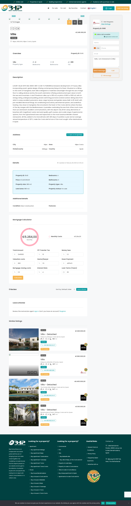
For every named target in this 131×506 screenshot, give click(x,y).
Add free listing (122, 8)
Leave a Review (81, 289)
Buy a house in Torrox (37, 490)
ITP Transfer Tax (43, 250)
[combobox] (68, 289)
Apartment (33, 446)
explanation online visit (111, 36)
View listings (105, 24)
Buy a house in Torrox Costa (39, 493)
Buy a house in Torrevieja (38, 486)
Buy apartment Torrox (37, 463)
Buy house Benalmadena (38, 473)
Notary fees (66, 250)
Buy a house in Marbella (38, 480)
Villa (43, 359)
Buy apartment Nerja (37, 453)
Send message (99, 71)
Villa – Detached (48, 334)
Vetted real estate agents (77, 2)
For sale (55, 8)
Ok (103, 503)
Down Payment (67, 259)
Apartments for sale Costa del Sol (69, 476)
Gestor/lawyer (42, 259)
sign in (36, 311)
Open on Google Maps (75, 134)
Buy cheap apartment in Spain (68, 473)
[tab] (69, 22)
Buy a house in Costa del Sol (39, 476)
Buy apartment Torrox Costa (39, 466)
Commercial (62, 446)
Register (63, 311)
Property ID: (97, 28)
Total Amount (18, 250)
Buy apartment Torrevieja (38, 460)
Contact (83, 8)
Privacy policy (111, 503)
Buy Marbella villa (65, 456)
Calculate (18, 278)
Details (44, 342)
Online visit (19, 2)
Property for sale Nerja (65, 463)
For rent (63, 8)
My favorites (73, 8)
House (31, 470)
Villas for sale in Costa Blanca (67, 470)
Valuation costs (19, 259)
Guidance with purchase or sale (103, 2)
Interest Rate (42, 268)
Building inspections (55, 2)
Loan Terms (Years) (69, 268)
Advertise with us (93, 464)
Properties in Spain (36, 2)
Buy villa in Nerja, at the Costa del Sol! (71, 460)
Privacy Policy (92, 453)
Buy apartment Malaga (38, 450)
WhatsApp (107, 76)
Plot (60, 450)
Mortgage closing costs (22, 268)
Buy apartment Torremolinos (39, 456)
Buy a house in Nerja (37, 483)
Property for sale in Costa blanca (68, 466)
